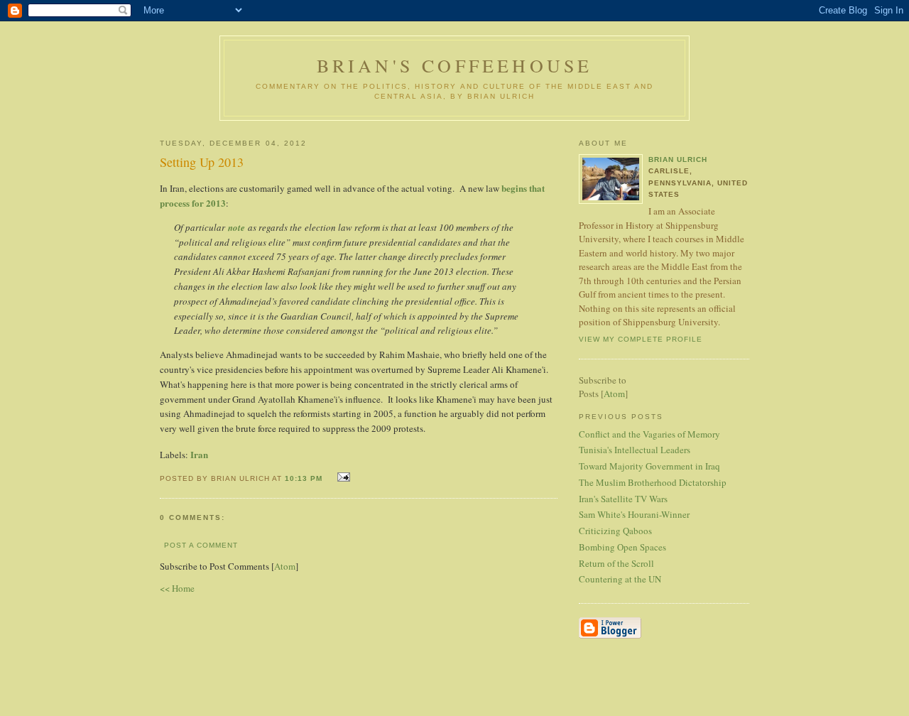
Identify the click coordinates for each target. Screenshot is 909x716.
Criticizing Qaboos (615, 530)
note (236, 227)
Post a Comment (201, 545)
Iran (199, 454)
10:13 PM (305, 478)
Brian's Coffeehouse (455, 65)
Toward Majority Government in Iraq (649, 466)
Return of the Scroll (616, 563)
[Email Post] (342, 477)
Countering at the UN (620, 579)
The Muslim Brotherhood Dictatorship (652, 482)
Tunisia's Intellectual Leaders (634, 449)
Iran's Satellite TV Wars (623, 498)
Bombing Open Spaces (622, 547)
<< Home (177, 588)
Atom (284, 566)
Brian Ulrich (677, 159)
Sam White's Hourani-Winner (634, 514)
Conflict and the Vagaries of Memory (649, 434)
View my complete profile (640, 339)
